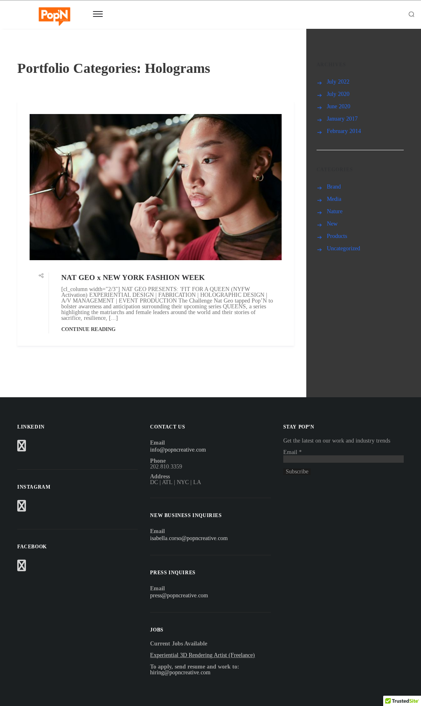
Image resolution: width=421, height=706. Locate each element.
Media (334, 199)
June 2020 (338, 106)
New (332, 224)
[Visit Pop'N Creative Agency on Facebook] (21, 568)
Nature (334, 211)
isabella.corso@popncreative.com (189, 538)
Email (292, 452)
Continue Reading (88, 329)
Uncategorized (343, 248)
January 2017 (342, 119)
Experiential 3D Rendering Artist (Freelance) (202, 655)
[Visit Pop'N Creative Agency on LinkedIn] (21, 448)
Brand (334, 187)
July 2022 (338, 82)
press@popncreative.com (179, 595)
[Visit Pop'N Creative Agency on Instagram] (21, 508)
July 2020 (338, 94)
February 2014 (344, 131)
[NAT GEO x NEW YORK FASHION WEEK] (156, 187)
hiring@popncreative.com (180, 672)
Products (337, 236)
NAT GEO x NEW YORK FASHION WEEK (133, 277)
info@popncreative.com (178, 450)
